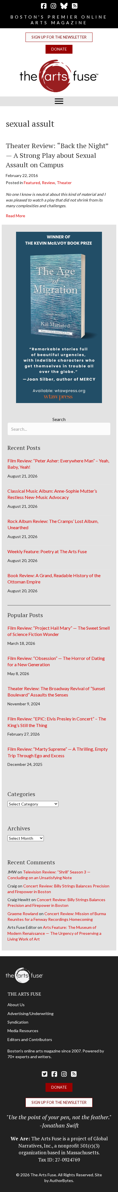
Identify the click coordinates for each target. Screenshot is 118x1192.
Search (59, 419)
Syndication (17, 1022)
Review (48, 182)
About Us (16, 1004)
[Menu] (59, 101)
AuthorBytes (61, 1180)
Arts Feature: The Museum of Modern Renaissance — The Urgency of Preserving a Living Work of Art (54, 933)
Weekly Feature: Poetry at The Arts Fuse (47, 551)
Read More (15, 215)
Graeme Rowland (22, 913)
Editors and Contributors (29, 1039)
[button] (59, 37)
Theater (64, 182)
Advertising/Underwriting (30, 1013)
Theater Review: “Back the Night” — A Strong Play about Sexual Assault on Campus (57, 155)
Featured (32, 182)
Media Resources (22, 1030)
